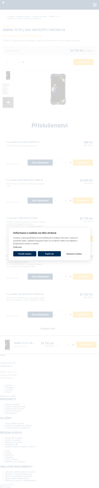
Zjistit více (17, 247)
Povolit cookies (24, 254)
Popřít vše (49, 254)
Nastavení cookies (74, 254)
